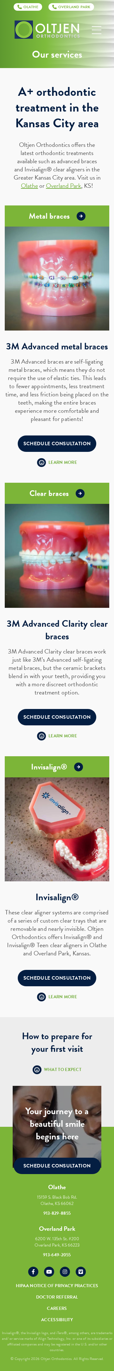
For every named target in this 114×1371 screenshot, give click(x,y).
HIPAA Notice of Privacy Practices (57, 1285)
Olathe (29, 185)
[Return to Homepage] (47, 30)
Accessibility (57, 1319)
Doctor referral (57, 1297)
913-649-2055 (57, 1255)
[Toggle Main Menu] (96, 30)
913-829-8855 (57, 1213)
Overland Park (63, 185)
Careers (57, 1308)
